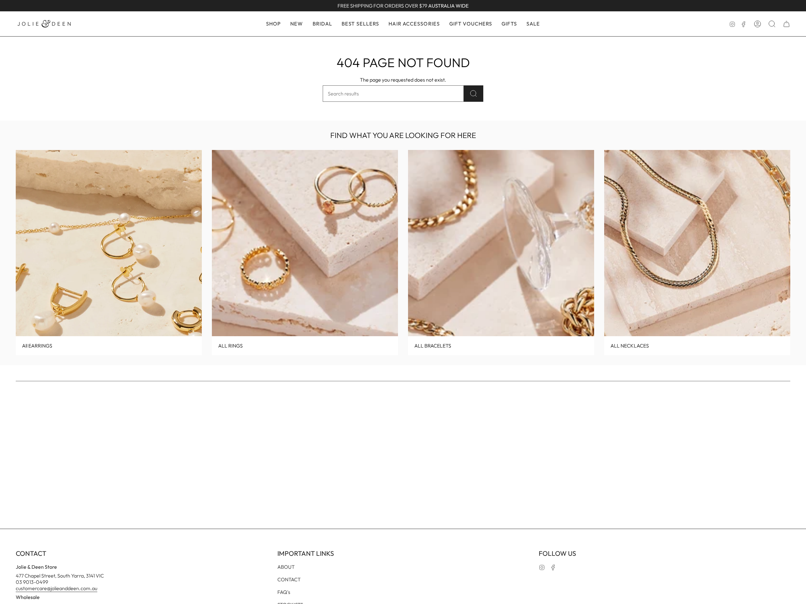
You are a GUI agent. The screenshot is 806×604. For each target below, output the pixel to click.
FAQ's (283, 592)
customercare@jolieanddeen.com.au (56, 588)
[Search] (473, 93)
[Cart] (786, 24)
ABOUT (286, 567)
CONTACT (289, 579)
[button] (273, 24)
